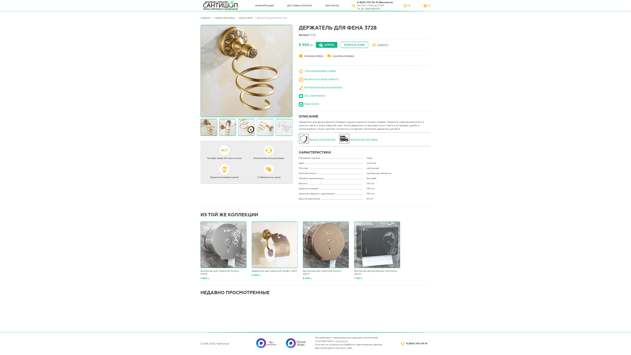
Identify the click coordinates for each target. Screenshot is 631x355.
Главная (205, 18)
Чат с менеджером (314, 95)
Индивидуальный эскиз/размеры (323, 87)
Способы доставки (343, 55)
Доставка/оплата (299, 5)
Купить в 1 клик (354, 45)
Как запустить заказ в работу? (321, 79)
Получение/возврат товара (320, 70)
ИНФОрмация (264, 5)
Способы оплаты (313, 55)
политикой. (341, 341)
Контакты (332, 5)
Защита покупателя (322, 139)
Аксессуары (246, 18)
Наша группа (311, 103)
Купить (329, 45)
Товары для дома (224, 18)
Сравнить (382, 45)
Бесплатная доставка (363, 139)
